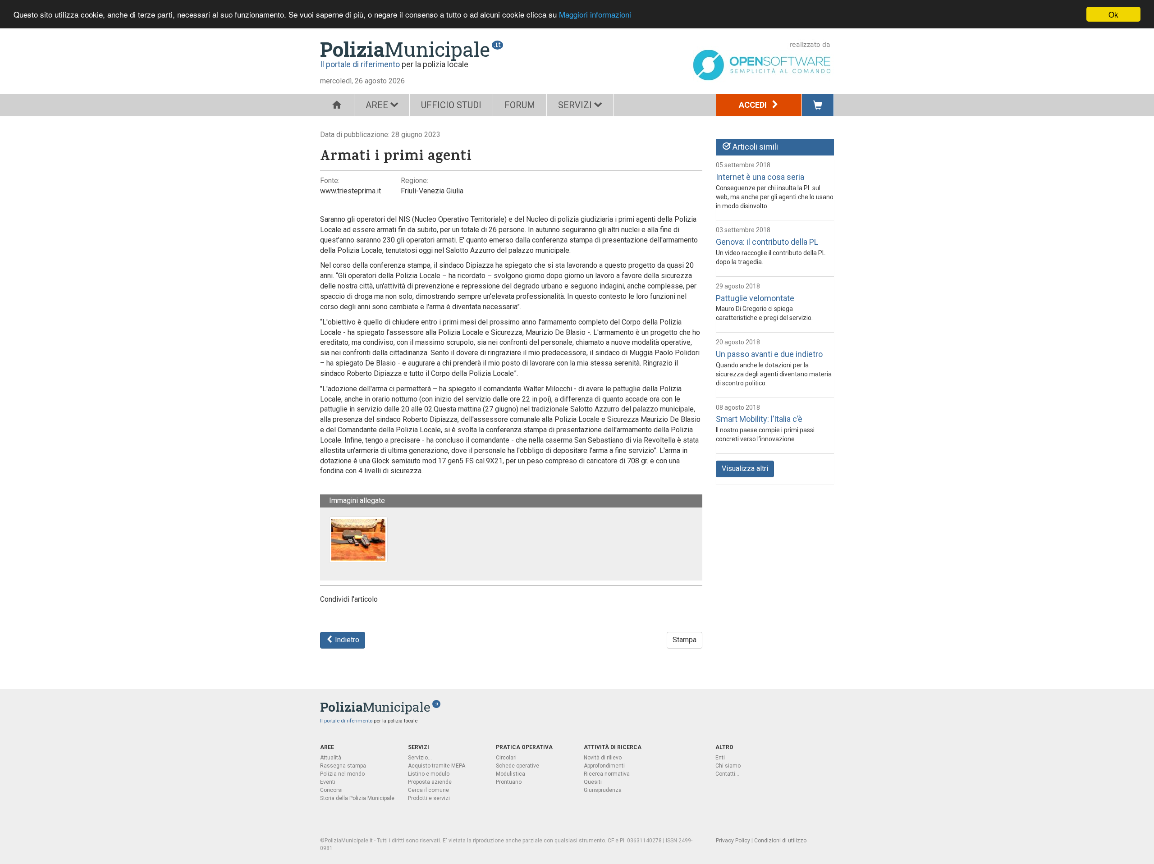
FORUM (519, 105)
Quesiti (593, 782)
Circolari (506, 757)
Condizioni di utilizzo (780, 840)
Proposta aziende (430, 782)
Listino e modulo (428, 774)
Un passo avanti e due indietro (769, 354)
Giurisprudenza (603, 790)
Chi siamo (728, 766)
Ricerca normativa (607, 774)
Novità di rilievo (603, 757)
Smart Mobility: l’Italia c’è (759, 419)
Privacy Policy (733, 840)
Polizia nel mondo (342, 774)
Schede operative (517, 766)
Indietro (346, 639)
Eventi (327, 782)
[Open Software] (762, 61)
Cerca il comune (428, 790)
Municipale (405, 49)
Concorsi (331, 790)
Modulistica (510, 774)
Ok (1113, 14)
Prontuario (509, 782)
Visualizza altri (745, 468)
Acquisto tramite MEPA (436, 766)
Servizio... (420, 757)
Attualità (330, 757)
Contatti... (727, 774)
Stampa (684, 639)
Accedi (754, 105)
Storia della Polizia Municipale (357, 798)
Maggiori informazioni (595, 14)
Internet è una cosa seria (760, 177)
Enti (720, 757)
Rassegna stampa (343, 766)
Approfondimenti (604, 766)
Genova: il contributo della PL (767, 242)
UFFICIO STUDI (451, 105)
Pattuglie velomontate (755, 298)
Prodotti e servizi (429, 798)
